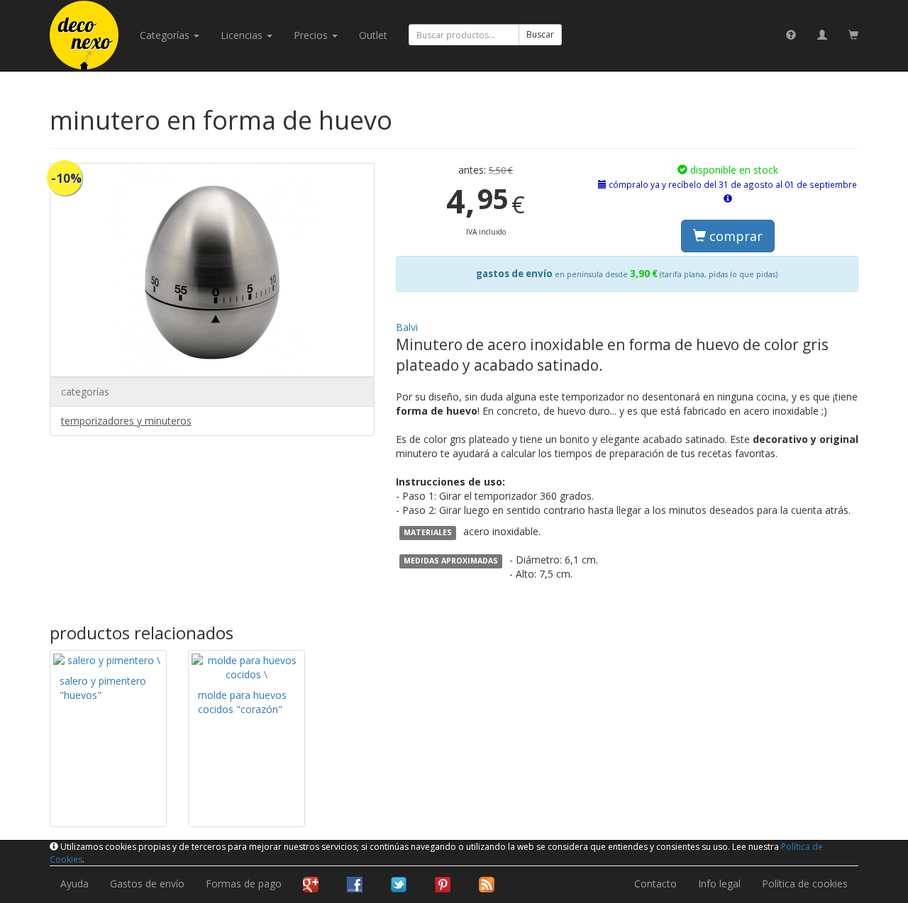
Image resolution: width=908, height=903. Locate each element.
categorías (166, 35)
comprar (734, 236)
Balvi (407, 327)
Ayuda (74, 883)
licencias (243, 35)
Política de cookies (805, 883)
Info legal (719, 883)
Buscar (540, 34)
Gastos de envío (147, 883)
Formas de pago (244, 883)
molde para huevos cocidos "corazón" (242, 702)
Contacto (655, 883)
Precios (312, 35)
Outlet (373, 35)
